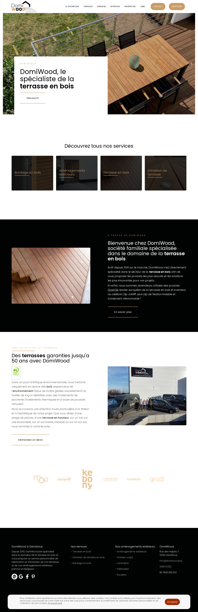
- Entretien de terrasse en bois (88, 557)
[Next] (191, 63)
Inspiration (130, 6)
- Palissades (122, 569)
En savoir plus (123, 312)
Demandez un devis (30, 439)
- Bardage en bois (81, 563)
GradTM (113, 290)
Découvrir (33, 98)
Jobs (142, 6)
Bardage (101, 6)
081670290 (177, 6)
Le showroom (72, 6)
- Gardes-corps (124, 557)
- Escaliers (121, 574)
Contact (158, 6)
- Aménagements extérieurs (131, 551)
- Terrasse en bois (81, 551)
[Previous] (6, 63)
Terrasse (88, 6)
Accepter (172, 602)
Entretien (115, 6)
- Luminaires (122, 563)
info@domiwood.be (171, 560)
